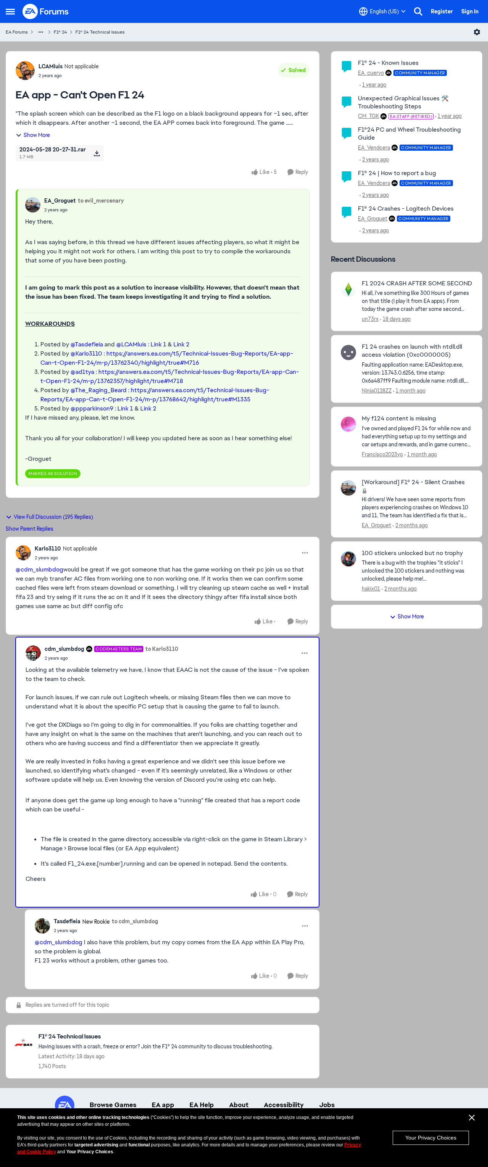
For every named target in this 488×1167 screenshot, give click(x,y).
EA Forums (17, 32)
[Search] (418, 11)
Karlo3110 (48, 548)
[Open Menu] (477, 32)
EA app (163, 1105)
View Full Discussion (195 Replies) (53, 516)
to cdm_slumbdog (135, 921)
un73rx (370, 318)
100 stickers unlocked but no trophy (412, 553)
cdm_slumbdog (64, 648)
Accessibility (284, 1105)
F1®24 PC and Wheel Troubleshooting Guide (409, 134)
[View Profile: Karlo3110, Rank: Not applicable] (23, 552)
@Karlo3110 (86, 353)
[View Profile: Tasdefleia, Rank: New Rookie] (42, 926)
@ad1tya (82, 372)
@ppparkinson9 (92, 408)
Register (442, 11)
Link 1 (158, 344)
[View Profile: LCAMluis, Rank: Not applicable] (25, 70)
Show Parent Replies (29, 528)
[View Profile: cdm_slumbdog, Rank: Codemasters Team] (33, 653)
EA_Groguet (60, 200)
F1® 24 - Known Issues (388, 63)
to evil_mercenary (101, 200)
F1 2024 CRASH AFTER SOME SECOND (417, 283)
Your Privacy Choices (430, 1138)
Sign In (469, 11)
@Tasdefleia (87, 344)
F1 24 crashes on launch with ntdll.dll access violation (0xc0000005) (412, 351)
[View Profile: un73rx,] (348, 289)
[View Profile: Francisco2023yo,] (348, 424)
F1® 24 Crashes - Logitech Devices (406, 208)
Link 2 (181, 344)
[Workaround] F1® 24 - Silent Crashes (413, 482)
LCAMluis (51, 66)
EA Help (201, 1105)
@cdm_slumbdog (39, 569)
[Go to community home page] (45, 11)
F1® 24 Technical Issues (100, 32)
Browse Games (113, 1105)
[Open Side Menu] (10, 11)
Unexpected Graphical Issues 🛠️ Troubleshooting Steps (403, 102)
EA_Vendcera (374, 147)
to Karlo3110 (161, 648)
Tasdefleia (67, 921)
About (239, 1105)
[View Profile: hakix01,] (348, 559)
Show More (37, 135)
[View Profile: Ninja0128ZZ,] (348, 352)
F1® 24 (60, 32)
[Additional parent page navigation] (40, 32)
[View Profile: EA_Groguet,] (32, 204)
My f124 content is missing (399, 418)
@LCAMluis (131, 344)
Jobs (327, 1105)
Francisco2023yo (382, 454)
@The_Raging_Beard (99, 390)
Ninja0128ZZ (377, 390)
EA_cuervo (371, 72)
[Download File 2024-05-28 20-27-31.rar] (97, 153)
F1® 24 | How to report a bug (397, 173)
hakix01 (371, 588)
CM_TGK (368, 116)
